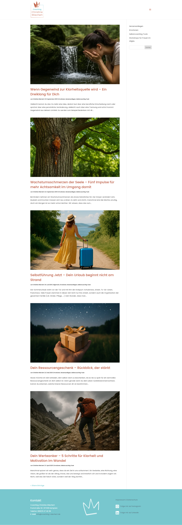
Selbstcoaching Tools (82, 99)
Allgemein (56, 285)
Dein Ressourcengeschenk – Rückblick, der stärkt (70, 367)
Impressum (120, 500)
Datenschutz (132, 500)
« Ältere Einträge (37, 485)
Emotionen (61, 99)
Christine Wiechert (38, 99)
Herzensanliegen (70, 99)
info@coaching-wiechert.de (48, 514)
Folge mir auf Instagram (130, 506)
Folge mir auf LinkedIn (129, 512)
